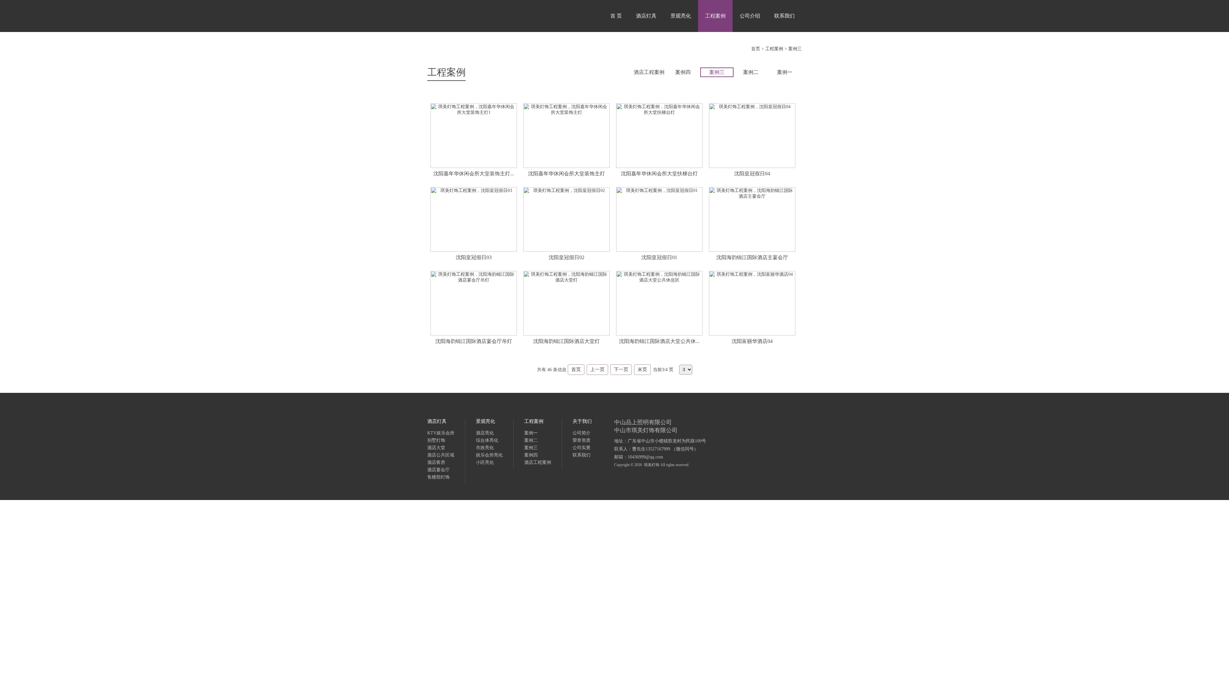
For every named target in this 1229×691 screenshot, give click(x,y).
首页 (755, 48)
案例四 (683, 72)
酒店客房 (436, 462)
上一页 (597, 369)
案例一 (784, 72)
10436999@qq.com (645, 457)
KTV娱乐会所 (440, 433)
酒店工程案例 (649, 72)
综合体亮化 (487, 440)
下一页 (621, 369)
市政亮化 (485, 447)
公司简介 (581, 433)
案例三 (795, 48)
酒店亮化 (485, 433)
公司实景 (581, 447)
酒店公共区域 (440, 455)
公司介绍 (750, 16)
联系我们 (784, 16)
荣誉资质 (581, 440)
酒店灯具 (646, 16)
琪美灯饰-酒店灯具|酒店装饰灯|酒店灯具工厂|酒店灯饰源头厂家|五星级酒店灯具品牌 (478, 16)
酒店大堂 (436, 447)
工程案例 (715, 16)
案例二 (751, 72)
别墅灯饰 (436, 440)
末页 (642, 369)
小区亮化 (485, 462)
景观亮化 (681, 16)
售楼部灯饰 (438, 477)
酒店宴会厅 (438, 469)
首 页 (616, 16)
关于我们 (582, 421)
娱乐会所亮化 (489, 455)
